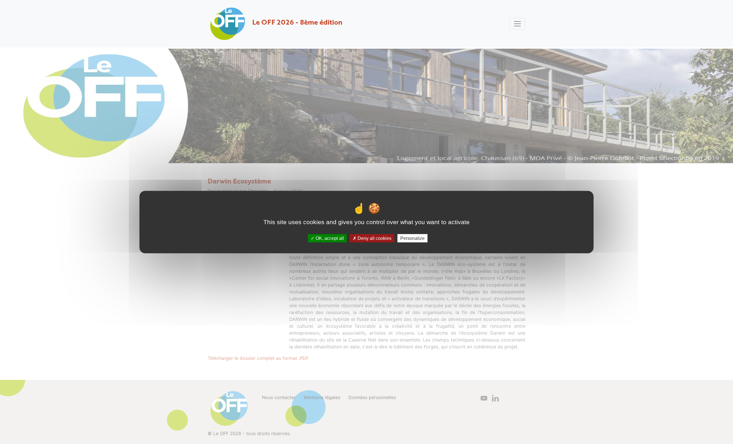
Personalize (412, 238)
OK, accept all (329, 238)
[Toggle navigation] (517, 23)
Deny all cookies (373, 238)
